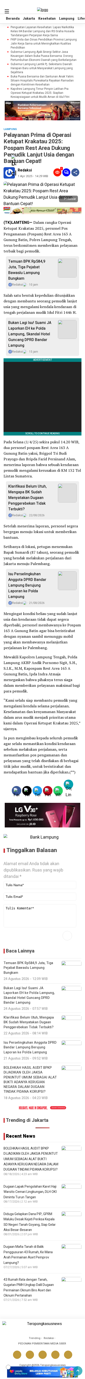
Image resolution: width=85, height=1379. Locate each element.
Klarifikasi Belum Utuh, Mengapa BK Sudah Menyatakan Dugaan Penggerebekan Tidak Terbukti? (27, 498)
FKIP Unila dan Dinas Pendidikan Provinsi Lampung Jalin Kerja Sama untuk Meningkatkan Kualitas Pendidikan (44, 43)
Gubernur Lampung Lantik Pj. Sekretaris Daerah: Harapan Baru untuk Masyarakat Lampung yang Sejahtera (42, 68)
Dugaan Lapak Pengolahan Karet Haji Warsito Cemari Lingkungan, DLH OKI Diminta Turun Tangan (30, 1192)
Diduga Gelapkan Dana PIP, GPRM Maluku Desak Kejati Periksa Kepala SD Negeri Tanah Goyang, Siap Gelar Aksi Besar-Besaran (30, 1222)
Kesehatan (47, 18)
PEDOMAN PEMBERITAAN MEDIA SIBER (42, 1343)
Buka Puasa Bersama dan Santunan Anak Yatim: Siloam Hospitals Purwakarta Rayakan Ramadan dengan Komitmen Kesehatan (42, 80)
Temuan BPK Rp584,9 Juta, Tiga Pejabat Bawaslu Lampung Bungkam (26, 270)
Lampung (66, 18)
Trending (34, 1338)
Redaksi (25, 170)
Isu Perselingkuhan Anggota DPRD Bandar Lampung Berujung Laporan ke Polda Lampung (27, 585)
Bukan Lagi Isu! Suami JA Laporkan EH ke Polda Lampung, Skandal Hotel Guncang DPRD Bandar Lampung (29, 334)
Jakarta (29, 18)
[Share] (75, 172)
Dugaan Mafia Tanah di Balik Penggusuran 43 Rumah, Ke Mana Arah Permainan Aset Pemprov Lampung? (28, 1254)
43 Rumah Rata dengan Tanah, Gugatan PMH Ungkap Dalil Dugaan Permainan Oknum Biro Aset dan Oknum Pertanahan (29, 1287)
